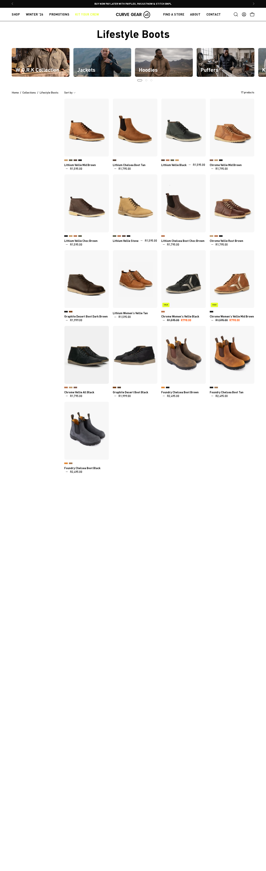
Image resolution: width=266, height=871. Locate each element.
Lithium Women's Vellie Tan (130, 313)
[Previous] (12, 3)
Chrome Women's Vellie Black (180, 316)
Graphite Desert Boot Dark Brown (86, 316)
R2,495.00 (173, 396)
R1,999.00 (76, 320)
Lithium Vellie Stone (66, 160)
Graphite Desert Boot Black (66, 311)
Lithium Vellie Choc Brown (75, 160)
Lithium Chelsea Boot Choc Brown (114, 160)
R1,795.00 (124, 168)
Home (15, 92)
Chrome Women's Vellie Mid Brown (163, 311)
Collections (29, 92)
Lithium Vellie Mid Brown (80, 165)
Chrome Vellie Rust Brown (211, 160)
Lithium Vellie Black (80, 160)
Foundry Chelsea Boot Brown (180, 392)
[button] (236, 14)
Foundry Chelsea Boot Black (167, 387)
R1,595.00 (76, 168)
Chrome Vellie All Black (221, 160)
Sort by (68, 92)
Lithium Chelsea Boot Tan (129, 165)
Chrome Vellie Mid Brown (226, 165)
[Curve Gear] (133, 14)
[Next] (253, 3)
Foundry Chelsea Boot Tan (163, 387)
